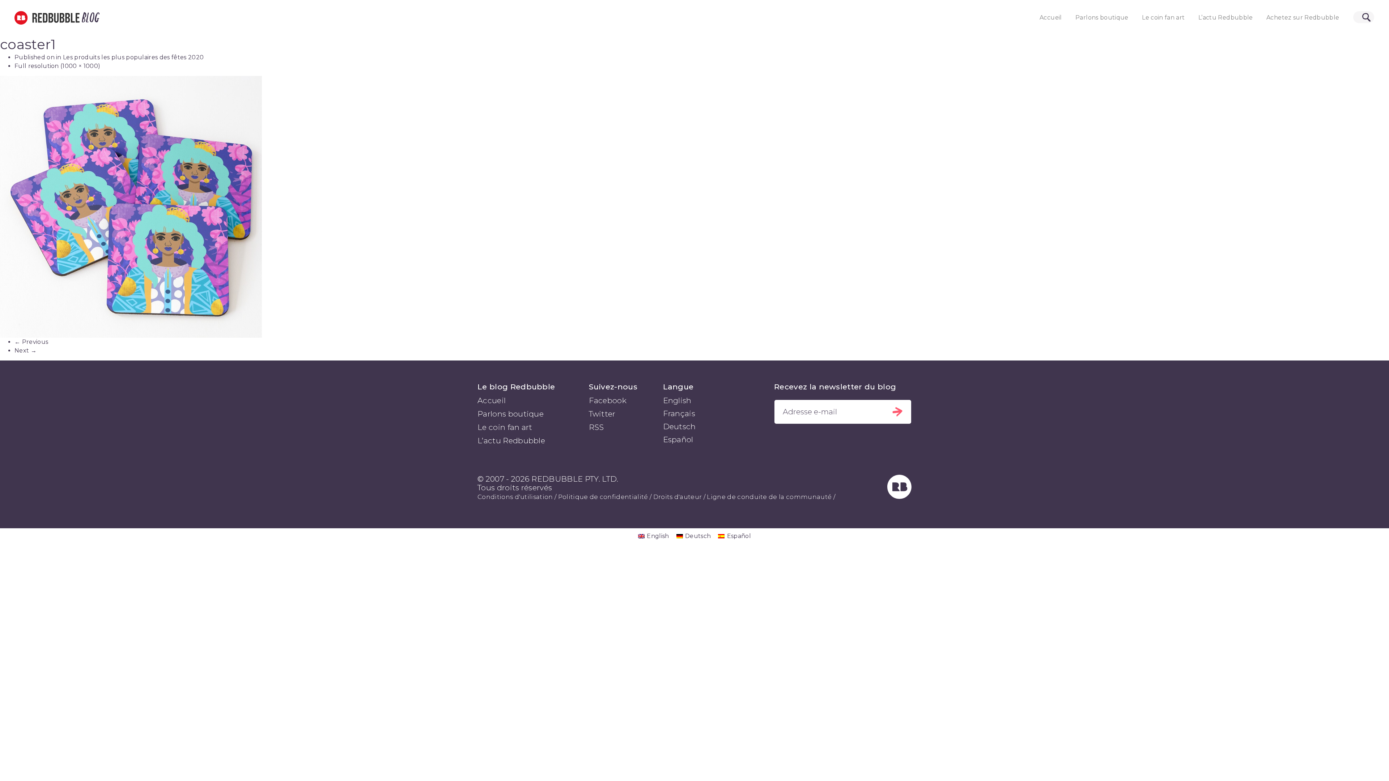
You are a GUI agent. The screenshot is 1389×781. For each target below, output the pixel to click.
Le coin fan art (1163, 17)
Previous (31, 341)
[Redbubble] (899, 496)
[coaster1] (694, 207)
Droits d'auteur (677, 496)
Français (679, 413)
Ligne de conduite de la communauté (769, 496)
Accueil (1051, 17)
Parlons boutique (1102, 17)
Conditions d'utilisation (515, 496)
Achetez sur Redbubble (1302, 17)
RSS (596, 427)
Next (25, 350)
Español (678, 439)
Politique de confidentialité (603, 496)
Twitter (602, 413)
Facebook (608, 400)
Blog (89, 18)
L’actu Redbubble (1225, 17)
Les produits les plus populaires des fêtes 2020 (133, 57)
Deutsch (679, 426)
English (677, 400)
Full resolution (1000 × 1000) (57, 66)
